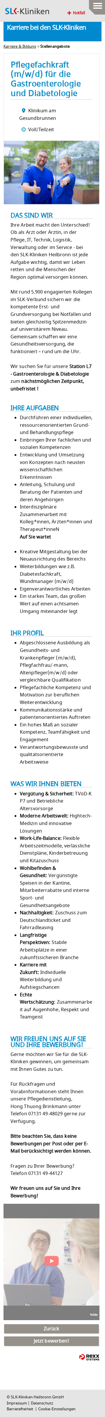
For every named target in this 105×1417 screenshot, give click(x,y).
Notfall (79, 13)
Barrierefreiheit (20, 1409)
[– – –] (97, 4)
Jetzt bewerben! (51, 1341)
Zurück (52, 1328)
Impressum (17, 1403)
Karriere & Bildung (20, 46)
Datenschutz (42, 1403)
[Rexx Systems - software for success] (89, 1357)
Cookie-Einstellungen (57, 1409)
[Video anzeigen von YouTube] (51, 1262)
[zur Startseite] (27, 11)
